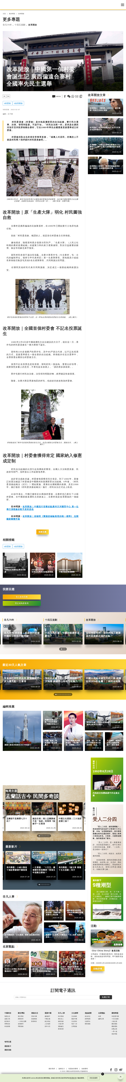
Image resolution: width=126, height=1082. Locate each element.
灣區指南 (20, 1026)
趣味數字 (97, 880)
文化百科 (74, 1021)
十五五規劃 (115, 1019)
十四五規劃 (20, 25)
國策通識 (114, 1026)
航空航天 (17, 742)
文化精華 (90, 736)
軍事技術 (7, 1024)
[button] (61, 649)
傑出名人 (61, 1019)
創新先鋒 (69, 738)
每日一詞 (94, 811)
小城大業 (114, 1021)
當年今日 (17, 565)
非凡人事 (69, 736)
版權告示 (62, 1068)
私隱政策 (73, 1078)
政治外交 (87, 1016)
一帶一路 (114, 1031)
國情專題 (110, 736)
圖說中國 (90, 738)
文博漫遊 (74, 1026)
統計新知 (48, 738)
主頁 (4, 13)
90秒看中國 (115, 1016)
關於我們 (52, 1068)
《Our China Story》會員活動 (105, 951)
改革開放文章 (97, 95)
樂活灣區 (90, 719)
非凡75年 (7, 25)
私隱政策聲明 (73, 1068)
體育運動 (87, 1024)
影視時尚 (34, 1021)
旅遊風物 (34, 1019)
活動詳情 (97, 968)
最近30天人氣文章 (14, 664)
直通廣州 (20, 1024)
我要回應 (42, 532)
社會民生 (87, 1021)
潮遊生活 (34, 1013)
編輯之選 (45, 966)
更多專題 (12, 13)
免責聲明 (85, 1068)
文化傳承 (74, 1016)
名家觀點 (9, 946)
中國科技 (7, 742)
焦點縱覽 (88, 1013)
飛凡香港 (20, 1016)
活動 (94, 925)
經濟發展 (87, 1019)
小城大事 (17, 932)
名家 (99, 1016)
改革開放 (21, 13)
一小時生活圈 (22, 1021)
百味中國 (34, 1016)
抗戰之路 (114, 1029)
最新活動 (8, 1050)
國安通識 (110, 738)
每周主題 (11, 790)
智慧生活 (7, 1016)
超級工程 (48, 717)
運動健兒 (61, 1026)
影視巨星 (61, 1029)
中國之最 (47, 1019)
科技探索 (7, 1026)
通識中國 (7, 565)
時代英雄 (61, 1016)
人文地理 (47, 1024)
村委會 (8, 103)
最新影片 (11, 846)
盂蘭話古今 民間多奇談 (32, 796)
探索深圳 (99, 719)
